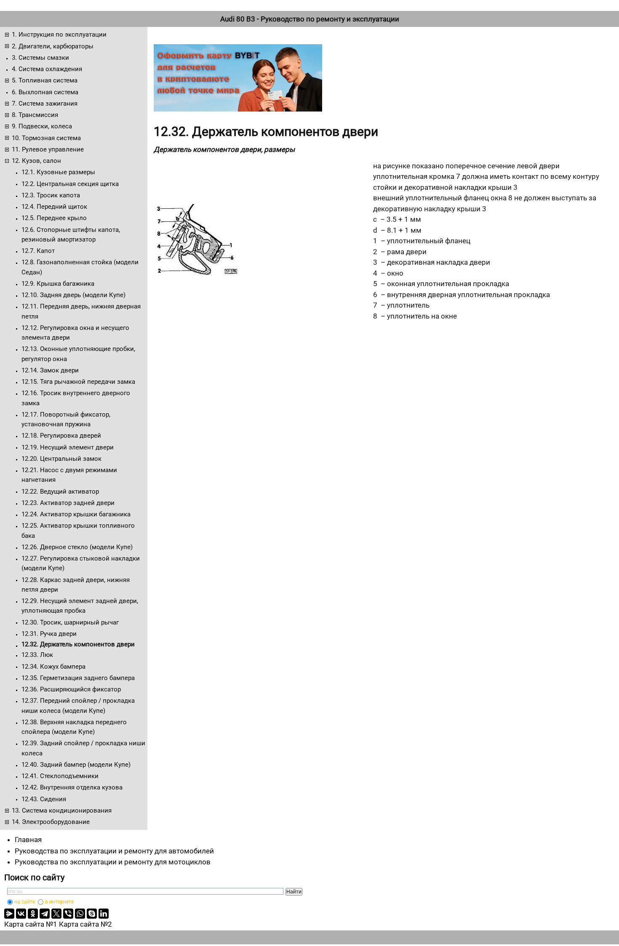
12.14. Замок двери (50, 370)
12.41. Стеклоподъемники (60, 776)
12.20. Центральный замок (61, 458)
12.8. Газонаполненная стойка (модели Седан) (80, 267)
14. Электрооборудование (51, 822)
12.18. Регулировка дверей (61, 435)
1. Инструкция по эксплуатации (59, 34)
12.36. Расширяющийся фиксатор (71, 689)
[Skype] (92, 914)
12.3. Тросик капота (50, 195)
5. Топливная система (44, 80)
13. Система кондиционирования (62, 810)
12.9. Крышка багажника (57, 283)
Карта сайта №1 (30, 924)
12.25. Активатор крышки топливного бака (78, 530)
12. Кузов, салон (36, 161)
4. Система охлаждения (47, 69)
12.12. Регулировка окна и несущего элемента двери (75, 332)
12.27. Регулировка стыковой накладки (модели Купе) (80, 563)
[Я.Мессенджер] (9, 914)
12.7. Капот (38, 251)
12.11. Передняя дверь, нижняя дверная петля (81, 311)
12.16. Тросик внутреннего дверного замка (75, 398)
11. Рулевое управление (48, 149)
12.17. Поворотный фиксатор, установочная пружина (65, 419)
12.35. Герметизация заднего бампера (78, 678)
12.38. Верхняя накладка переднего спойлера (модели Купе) (74, 727)
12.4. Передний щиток (54, 206)
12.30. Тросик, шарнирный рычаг (70, 622)
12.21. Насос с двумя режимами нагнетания (69, 475)
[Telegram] (45, 914)
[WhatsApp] (80, 914)
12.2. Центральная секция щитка (70, 184)
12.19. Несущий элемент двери (67, 447)
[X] (56, 914)
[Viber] (68, 914)
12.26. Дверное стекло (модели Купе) (77, 547)
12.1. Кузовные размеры (58, 172)
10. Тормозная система (46, 138)
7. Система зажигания (44, 103)
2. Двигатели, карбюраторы (52, 46)
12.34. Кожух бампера (53, 666)
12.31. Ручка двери (49, 634)
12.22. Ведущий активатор (60, 491)
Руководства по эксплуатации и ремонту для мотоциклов (113, 862)
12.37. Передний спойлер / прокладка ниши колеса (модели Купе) (78, 705)
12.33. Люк (37, 655)
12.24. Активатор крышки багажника (76, 514)
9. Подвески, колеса (42, 126)
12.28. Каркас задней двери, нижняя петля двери (75, 584)
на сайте (24, 902)
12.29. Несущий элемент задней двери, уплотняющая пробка (79, 605)
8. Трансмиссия (35, 115)
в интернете (59, 902)
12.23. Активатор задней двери (68, 503)
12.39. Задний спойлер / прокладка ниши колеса (83, 748)
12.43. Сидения (43, 799)
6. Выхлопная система (45, 92)
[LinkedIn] (104, 914)
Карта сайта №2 (85, 924)
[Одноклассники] (33, 914)
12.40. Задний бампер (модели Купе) (76, 764)
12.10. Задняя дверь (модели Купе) (73, 295)
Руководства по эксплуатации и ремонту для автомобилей (114, 851)
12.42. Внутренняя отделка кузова (72, 787)
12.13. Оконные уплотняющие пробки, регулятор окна (78, 353)
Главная (28, 839)
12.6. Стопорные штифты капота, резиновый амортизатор (70, 234)
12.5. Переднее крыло (54, 218)
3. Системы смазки (40, 57)
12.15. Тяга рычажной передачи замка (78, 381)
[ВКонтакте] (21, 914)
